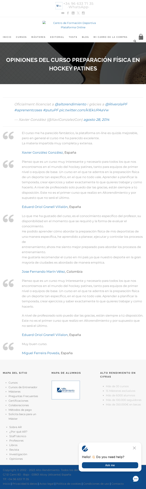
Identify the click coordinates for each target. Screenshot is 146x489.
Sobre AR (15, 427)
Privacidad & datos (24, 483)
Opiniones (16, 459)
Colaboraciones (19, 405)
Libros (13, 445)
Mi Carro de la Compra (111, 37)
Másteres (38, 37)
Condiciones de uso (96, 483)
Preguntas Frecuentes (23, 396)
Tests (73, 37)
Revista (14, 449)
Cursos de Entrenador (23, 387)
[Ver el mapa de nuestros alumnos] (66, 389)
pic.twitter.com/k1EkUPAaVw (84, 110)
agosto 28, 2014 (96, 120)
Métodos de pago (20, 410)
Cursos (21, 37)
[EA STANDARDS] (73, 418)
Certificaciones (18, 400)
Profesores (16, 440)
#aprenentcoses (28, 110)
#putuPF (50, 110)
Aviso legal (46, 483)
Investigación (18, 454)
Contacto (117, 483)
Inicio (7, 37)
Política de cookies (68, 483)
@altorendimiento (70, 104)
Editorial (57, 37)
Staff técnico (17, 436)
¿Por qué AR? (18, 431)
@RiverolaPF (116, 104)
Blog (85, 37)
